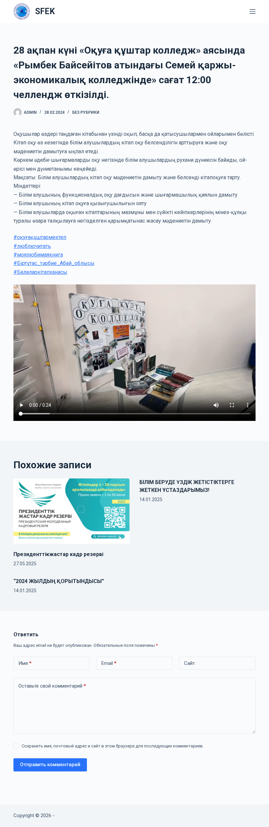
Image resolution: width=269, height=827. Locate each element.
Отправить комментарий (50, 764)
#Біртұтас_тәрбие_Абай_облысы (53, 263)
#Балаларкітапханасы (40, 272)
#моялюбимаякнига (38, 255)
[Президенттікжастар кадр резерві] (71, 511)
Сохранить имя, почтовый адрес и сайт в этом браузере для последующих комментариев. (113, 745)
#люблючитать (32, 246)
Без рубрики (85, 112)
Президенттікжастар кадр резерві (58, 554)
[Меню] (253, 11)
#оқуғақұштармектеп (39, 237)
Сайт (189, 663)
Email (108, 663)
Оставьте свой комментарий (52, 686)
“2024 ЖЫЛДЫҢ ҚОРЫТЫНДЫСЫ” (58, 581)
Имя (24, 663)
